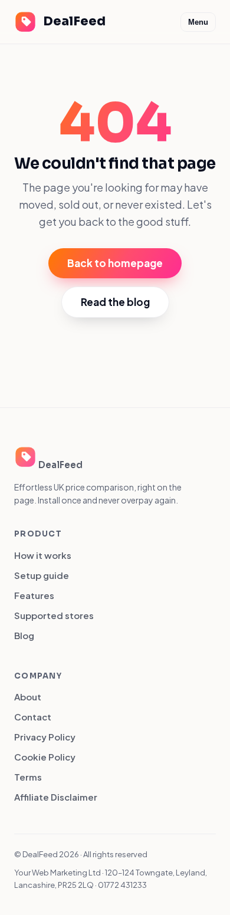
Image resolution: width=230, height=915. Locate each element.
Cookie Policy (44, 756)
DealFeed (74, 21)
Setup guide (41, 575)
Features (34, 595)
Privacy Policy (44, 736)
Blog (24, 635)
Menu (198, 22)
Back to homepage (115, 262)
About (27, 696)
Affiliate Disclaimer (55, 796)
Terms (28, 776)
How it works (42, 555)
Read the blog (115, 301)
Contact (32, 716)
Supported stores (54, 615)
